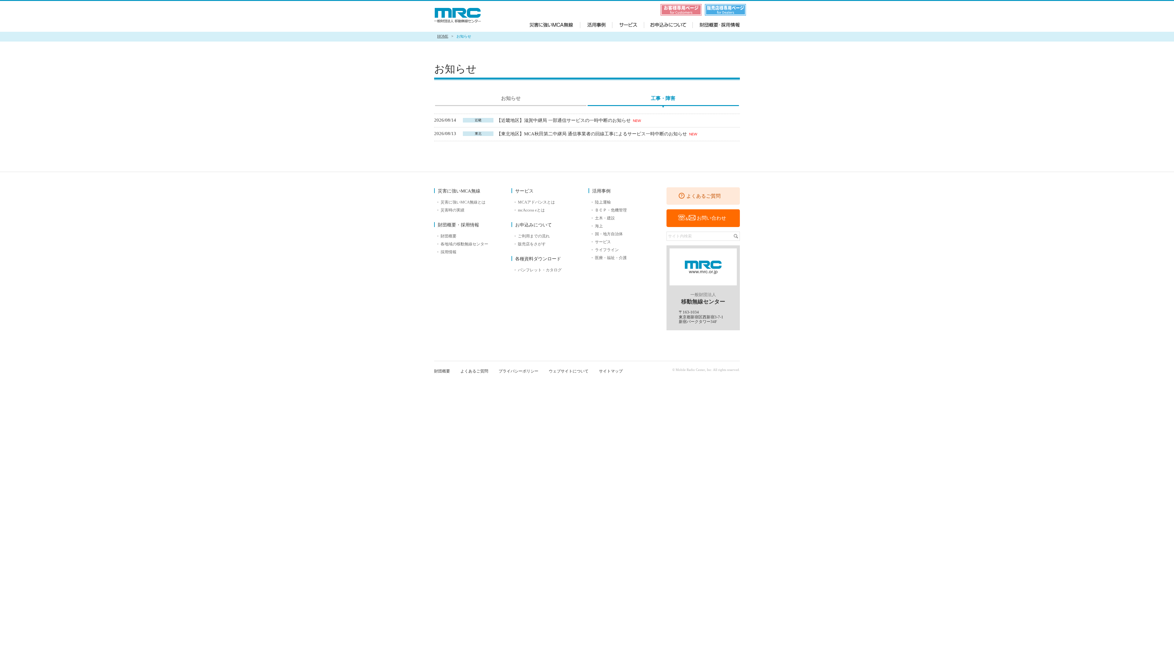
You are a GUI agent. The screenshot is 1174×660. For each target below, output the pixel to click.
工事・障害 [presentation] (663, 98)
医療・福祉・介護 (611, 257)
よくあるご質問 (703, 196)
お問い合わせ (711, 218)
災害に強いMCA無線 (555, 24)
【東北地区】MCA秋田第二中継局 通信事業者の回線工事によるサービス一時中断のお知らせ (592, 133)
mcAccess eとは (531, 210)
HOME (442, 36)
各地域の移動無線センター (464, 244)
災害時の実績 (452, 210)
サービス (628, 24)
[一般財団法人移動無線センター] (458, 15)
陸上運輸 (603, 202)
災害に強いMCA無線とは (463, 202)
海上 (599, 226)
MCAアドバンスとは (536, 202)
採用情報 (448, 252)
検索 (736, 236)
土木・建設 (605, 218)
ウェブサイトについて (569, 371)
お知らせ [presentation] (511, 98)
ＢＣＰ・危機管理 (611, 210)
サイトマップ (611, 371)
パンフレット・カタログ (540, 270)
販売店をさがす (532, 244)
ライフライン (607, 250)
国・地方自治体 (609, 234)
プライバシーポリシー (518, 371)
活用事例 (596, 24)
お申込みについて (667, 24)
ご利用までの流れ (534, 236)
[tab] (510, 99)
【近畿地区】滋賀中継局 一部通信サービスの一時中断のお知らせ (564, 120)
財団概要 (448, 236)
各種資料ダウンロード (538, 258)
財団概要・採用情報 (715, 24)
